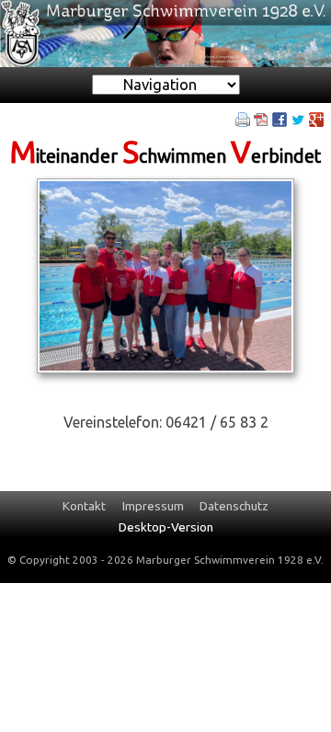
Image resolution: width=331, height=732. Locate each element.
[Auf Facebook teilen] (279, 117)
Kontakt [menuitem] (84, 505)
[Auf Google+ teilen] (316, 117)
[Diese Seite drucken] (242, 117)
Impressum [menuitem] (153, 505)
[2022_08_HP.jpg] (166, 274)
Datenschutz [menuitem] (234, 505)
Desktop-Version (166, 527)
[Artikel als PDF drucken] (261, 117)
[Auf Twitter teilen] (298, 117)
